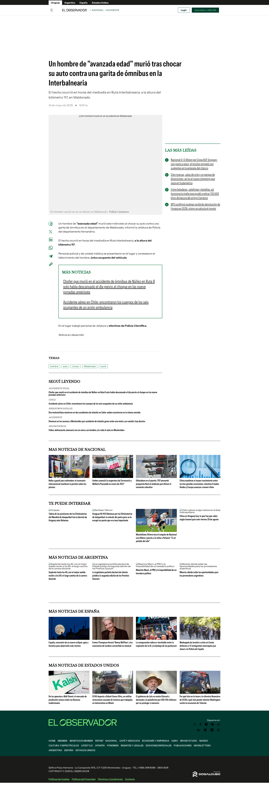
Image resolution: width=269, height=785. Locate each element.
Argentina (69, 2)
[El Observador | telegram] (212, 730)
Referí (99, 740)
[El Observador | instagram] (206, 724)
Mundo (203, 740)
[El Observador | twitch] (218, 730)
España (83, 2)
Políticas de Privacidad (83, 779)
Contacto (130, 779)
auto (65, 366)
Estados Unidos (100, 2)
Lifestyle (87, 745)
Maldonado (90, 366)
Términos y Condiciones (110, 779)
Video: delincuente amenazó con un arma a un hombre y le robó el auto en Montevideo (86, 430)
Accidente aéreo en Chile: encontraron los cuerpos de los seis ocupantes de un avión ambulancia (91, 403)
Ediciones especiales (158, 745)
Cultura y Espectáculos (64, 745)
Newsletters (202, 745)
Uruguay (55, 2)
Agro (174, 740)
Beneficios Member (81, 740)
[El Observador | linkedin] (198, 730)
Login (184, 10)
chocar (75, 366)
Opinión (100, 745)
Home (52, 740)
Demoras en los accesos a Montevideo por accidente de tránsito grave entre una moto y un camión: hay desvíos (97, 421)
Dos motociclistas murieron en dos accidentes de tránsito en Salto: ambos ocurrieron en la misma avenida (94, 412)
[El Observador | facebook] (200, 724)
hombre (54, 366)
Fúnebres (113, 745)
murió (103, 366)
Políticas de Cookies (59, 779)
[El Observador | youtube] (212, 724)
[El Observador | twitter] (195, 724)
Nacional (98, 10)
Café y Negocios (130, 740)
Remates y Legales (132, 745)
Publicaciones (183, 745)
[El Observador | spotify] (205, 730)
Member (62, 740)
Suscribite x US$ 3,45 (205, 10)
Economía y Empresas (155, 740)
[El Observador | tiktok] (218, 724)
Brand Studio (188, 740)
